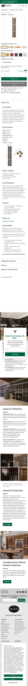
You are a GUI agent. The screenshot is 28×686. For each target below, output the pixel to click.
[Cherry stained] (7, 295)
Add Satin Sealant (7, 62)
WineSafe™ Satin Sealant (7, 59)
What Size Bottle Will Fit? (9, 270)
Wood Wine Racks (19, 622)
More (16, 634)
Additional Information (8, 261)
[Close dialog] (25, 329)
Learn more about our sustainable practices (13, 254)
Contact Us (4, 638)
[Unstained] (3, 295)
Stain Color (6, 50)
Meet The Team (5, 632)
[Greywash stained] (14, 295)
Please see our (12, 92)
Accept (13, 675)
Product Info (5, 103)
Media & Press (4, 636)
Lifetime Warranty (5, 628)
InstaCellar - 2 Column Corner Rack (9, 300)
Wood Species (9, 43)
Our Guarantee (4, 626)
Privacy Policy (13, 672)
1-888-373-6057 (10, 2)
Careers (3, 634)
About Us (3, 622)
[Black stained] (12, 295)
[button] (19, 5)
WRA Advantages (5, 624)
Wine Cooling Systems (20, 628)
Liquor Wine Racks (19, 626)
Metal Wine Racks (19, 624)
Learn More (7, 524)
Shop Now (7, 581)
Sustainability (4, 630)
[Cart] (22, 5)
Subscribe (4, 596)
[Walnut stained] (10, 295)
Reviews (4, 265)
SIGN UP (21, 600)
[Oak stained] (5, 295)
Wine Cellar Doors (19, 630)
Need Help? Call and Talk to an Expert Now (14, 84)
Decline (13, 679)
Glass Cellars (18, 632)
